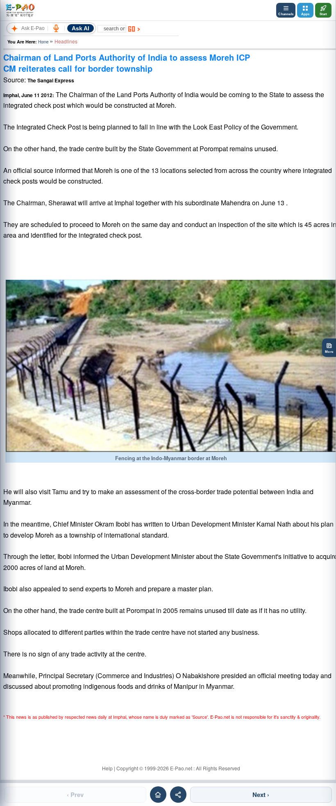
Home (43, 42)
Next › (260, 794)
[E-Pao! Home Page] (20, 10)
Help (107, 768)
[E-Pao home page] (158, 794)
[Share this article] (178, 794)
